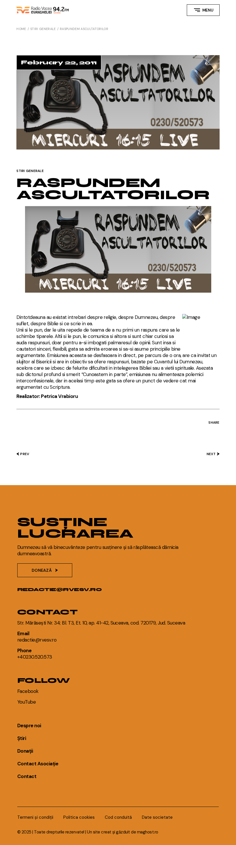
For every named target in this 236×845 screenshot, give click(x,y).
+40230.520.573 (34, 657)
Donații (25, 751)
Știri (21, 738)
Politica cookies (79, 817)
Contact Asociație (37, 763)
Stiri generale (43, 29)
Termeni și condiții (35, 817)
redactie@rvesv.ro (59, 589)
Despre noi (29, 725)
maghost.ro (147, 832)
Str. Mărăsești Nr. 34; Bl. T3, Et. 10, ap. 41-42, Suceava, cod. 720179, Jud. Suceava (101, 623)
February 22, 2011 (58, 62)
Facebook (28, 691)
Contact (26, 776)
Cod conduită (118, 817)
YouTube (26, 702)
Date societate (157, 817)
